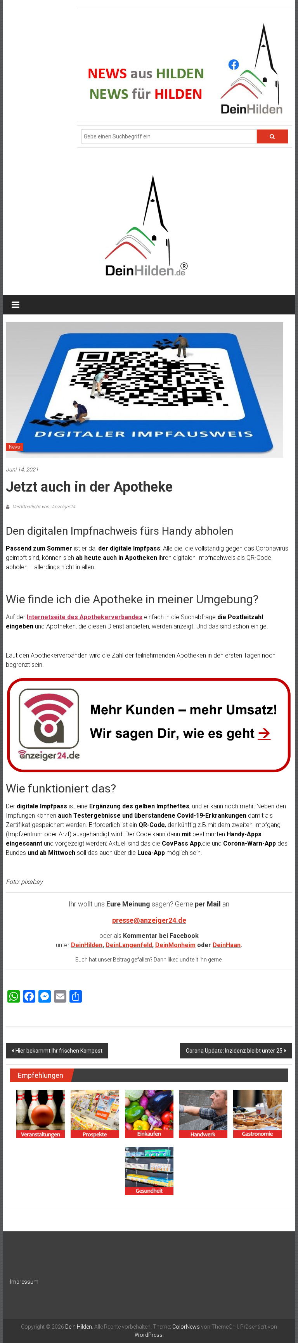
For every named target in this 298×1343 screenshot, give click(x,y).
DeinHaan (227, 945)
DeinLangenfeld (129, 945)
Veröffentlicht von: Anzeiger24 (43, 506)
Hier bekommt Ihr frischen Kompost (59, 1051)
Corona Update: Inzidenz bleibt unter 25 (234, 1051)
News (14, 447)
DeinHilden (86, 945)
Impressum (24, 1282)
